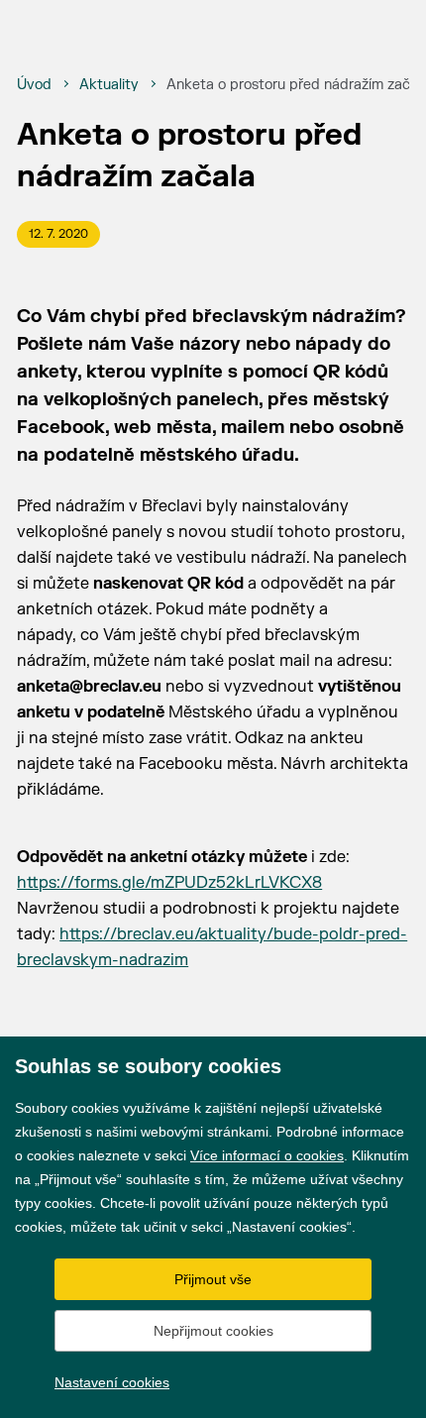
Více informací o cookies (267, 1155)
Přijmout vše (213, 1279)
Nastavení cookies (111, 1382)
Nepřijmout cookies (213, 1331)
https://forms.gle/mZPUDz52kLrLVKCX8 (169, 883)
